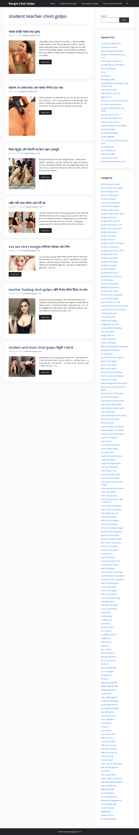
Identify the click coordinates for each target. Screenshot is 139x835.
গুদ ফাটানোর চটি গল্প (107, 616)
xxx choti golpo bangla (111, 598)
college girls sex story (110, 324)
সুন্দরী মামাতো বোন (106, 97)
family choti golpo (109, 342)
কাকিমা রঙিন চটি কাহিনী (108, 154)
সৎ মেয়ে (103, 72)
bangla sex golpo (108, 269)
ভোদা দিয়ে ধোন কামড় (107, 756)
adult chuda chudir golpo (112, 188)
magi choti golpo (108, 459)
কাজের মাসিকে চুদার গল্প (108, 601)
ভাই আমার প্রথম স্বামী (108, 129)
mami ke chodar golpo (110, 474)
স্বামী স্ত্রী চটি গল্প (106, 811)
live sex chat (106, 441)
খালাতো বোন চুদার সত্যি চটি (109, 609)
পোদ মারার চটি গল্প (106, 693)
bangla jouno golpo (109, 258)
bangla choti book (109, 217)
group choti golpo (108, 365)
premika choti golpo (109, 550)
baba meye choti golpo (111, 202)
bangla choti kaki (108, 235)
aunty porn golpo (108, 199)
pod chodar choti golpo (111, 542)
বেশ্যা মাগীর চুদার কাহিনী (108, 741)
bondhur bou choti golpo (112, 294)
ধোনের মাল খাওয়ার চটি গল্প (108, 668)
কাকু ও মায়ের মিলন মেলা (108, 150)
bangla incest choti (109, 254)
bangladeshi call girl (110, 272)
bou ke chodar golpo (110, 298)
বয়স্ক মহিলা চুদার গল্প (107, 712)
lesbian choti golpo (109, 437)
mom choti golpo (108, 492)
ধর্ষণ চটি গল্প (104, 664)
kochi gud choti (107, 423)
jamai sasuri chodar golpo (112, 393)
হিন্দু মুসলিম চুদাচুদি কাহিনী (108, 819)
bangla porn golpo (109, 265)
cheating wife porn (109, 313)
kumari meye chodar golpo (112, 434)
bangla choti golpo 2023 (111, 224)
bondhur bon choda (109, 291)
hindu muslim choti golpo (112, 376)
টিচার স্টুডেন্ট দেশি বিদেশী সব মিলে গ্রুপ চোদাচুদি (34, 149)
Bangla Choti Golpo (22, 3)
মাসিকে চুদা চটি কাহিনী (107, 789)
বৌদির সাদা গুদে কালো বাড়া (109, 745)
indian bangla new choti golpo (114, 383)
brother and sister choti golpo (114, 309)
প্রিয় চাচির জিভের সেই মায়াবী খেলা (111, 61)
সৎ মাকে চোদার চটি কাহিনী (108, 804)
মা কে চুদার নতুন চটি (107, 760)
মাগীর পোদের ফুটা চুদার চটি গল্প (109, 767)
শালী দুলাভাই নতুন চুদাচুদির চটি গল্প (111, 800)
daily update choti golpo (111, 328)
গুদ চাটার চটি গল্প (106, 612)
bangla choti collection (110, 221)
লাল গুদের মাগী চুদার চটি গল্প (109, 797)
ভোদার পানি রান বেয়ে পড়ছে (109, 89)
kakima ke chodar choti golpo (113, 415)
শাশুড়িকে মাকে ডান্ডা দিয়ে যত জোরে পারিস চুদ (114, 125)
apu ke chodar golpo (110, 195)
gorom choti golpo (109, 361)
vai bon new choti (108, 587)
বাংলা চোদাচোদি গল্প (106, 730)
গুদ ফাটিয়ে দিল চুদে (106, 620)
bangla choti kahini (109, 232)
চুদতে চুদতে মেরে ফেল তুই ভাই (110, 114)
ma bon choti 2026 (109, 158)
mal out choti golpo (109, 467)
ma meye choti (107, 452)
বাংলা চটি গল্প (104, 727)
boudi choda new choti (111, 302)
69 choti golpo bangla (110, 184)
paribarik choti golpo (110, 535)
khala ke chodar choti (110, 419)
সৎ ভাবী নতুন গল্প (106, 76)
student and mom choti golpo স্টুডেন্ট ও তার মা (41, 347)
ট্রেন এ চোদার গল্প (106, 649)
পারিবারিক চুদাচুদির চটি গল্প (108, 690)
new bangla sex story (110, 513)
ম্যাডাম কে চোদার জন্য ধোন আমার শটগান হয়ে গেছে (36, 87)
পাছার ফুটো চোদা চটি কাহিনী (109, 682)
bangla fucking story (110, 247)
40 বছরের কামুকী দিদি (107, 137)
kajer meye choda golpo (111, 404)
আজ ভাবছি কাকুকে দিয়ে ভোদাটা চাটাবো (112, 65)
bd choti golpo (107, 280)
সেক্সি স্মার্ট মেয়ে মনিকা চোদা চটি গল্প (27, 203)
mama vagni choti (108, 470)
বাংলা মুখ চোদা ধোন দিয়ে (108, 734)
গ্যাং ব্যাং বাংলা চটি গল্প (107, 627)
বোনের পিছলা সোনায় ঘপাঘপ (109, 47)
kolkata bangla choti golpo (112, 430)
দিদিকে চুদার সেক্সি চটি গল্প (108, 657)
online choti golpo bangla (112, 528)
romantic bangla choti (110, 561)
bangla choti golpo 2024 (111, 228)
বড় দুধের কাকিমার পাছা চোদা (109, 704)
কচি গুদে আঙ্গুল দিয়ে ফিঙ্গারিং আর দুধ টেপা (113, 161)
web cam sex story (109, 594)
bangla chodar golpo (110, 210)
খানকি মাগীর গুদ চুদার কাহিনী (109, 605)
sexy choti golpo (108, 568)
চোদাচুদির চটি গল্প (106, 638)
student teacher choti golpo (113, 575)
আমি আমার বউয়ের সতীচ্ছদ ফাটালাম (111, 118)
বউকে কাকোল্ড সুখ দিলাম (108, 79)
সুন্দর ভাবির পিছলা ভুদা (107, 147)
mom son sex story (109, 495)
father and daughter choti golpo (115, 346)
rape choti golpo (108, 557)
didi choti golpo (108, 331)
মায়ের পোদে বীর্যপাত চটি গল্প (109, 786)
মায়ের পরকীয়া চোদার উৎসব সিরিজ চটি (112, 782)
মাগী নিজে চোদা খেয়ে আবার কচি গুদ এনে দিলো (114, 101)
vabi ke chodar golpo (110, 583)
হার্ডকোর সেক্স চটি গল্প (107, 815)
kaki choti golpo (108, 411)
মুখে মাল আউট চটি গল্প (107, 793)
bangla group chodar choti (112, 250)
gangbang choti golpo (110, 350)
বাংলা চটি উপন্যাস (106, 723)
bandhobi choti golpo (110, 206)
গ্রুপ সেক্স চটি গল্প (106, 631)
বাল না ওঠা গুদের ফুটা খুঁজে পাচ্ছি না (111, 104)
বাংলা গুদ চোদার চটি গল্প (107, 719)
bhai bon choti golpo (110, 283)
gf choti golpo (107, 353)
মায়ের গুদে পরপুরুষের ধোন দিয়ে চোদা (111, 778)
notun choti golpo (108, 517)
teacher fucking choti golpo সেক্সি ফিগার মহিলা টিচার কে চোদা (48, 289)
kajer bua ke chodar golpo (112, 400)
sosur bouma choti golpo (112, 572)
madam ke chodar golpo (111, 456)
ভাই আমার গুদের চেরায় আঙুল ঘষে (111, 43)
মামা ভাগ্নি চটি (105, 771)
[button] (127, 3)
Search (104, 16)
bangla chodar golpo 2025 (112, 213)
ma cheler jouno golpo (110, 445)
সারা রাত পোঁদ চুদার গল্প (107, 808)
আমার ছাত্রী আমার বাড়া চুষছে (24, 31)
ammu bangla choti (109, 191)
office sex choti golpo (110, 520)
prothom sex (106, 553)
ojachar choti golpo (109, 524)
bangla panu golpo (109, 261)
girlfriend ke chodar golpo (112, 357)
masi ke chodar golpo (110, 478)
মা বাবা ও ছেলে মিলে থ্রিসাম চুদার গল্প (112, 763)
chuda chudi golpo (109, 320)
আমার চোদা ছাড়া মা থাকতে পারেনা (111, 93)
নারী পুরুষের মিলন (106, 675)
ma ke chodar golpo (109, 448)
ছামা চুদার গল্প (105, 646)
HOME (52, 3)
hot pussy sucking (108, 379)
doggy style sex (107, 335)
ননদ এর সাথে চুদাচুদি (107, 671)
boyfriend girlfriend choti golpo (114, 306)
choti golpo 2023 (108, 317)
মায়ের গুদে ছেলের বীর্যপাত (108, 775)
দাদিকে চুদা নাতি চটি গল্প (107, 653)
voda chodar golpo (109, 590)
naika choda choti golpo (111, 505)
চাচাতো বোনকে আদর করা (108, 68)
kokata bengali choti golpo (112, 426)
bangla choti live (108, 239)
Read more (45, 62)
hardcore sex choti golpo (111, 372)
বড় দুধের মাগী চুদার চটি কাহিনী (110, 708)
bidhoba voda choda (110, 287)
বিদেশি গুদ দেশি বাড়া (107, 738)
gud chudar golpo (109, 368)
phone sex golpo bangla (111, 539)
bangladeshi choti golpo (68, 3)
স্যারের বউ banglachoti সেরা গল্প (112, 51)
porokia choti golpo (109, 546)
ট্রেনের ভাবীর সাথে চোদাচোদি (109, 133)
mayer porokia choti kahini (112, 3)
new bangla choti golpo (90, 3)
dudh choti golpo (108, 339)
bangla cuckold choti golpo (112, 243)
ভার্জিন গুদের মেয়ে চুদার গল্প (109, 752)
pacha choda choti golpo (111, 531)
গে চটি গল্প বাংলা (105, 623)
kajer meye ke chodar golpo (113, 408)
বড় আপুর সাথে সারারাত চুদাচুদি (109, 701)
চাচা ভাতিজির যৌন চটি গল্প (108, 634)
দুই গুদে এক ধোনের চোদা (108, 660)
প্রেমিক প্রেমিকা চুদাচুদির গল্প (109, 697)
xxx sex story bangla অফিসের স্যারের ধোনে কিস (39, 246)
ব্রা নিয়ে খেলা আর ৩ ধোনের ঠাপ (110, 122)
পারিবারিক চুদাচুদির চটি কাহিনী (109, 686)
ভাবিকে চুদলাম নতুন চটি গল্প (109, 749)
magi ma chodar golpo (111, 463)
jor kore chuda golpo (110, 397)
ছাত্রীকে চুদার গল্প (106, 642)
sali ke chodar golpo (109, 564)
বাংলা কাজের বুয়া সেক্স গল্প (108, 716)
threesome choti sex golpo (112, 579)
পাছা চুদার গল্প (105, 679)
